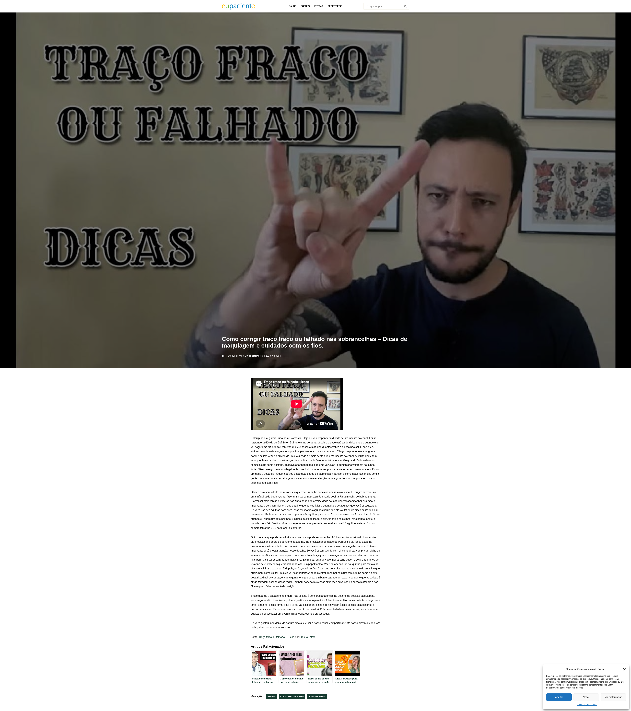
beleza (271, 696)
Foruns (305, 6)
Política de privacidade (587, 704)
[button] (624, 669)
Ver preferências (613, 697)
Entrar (318, 6)
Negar (586, 697)
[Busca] (405, 6)
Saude (277, 355)
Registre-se (335, 6)
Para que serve (234, 355)
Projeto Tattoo (307, 637)
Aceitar (559, 697)
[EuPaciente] (238, 6)
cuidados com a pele (292, 696)
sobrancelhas (317, 696)
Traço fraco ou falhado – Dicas (276, 637)
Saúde (292, 6)
